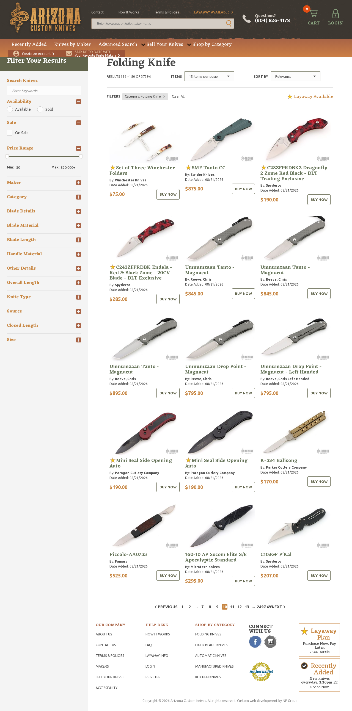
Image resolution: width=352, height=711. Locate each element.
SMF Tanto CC (209, 168)
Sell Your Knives (165, 44)
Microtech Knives (205, 567)
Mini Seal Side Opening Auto (140, 463)
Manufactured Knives (214, 666)
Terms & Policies (110, 655)
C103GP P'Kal (276, 554)
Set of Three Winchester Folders (142, 171)
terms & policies (166, 12)
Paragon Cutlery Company (137, 473)
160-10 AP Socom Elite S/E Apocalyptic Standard (216, 557)
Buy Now (168, 194)
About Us (104, 634)
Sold (49, 109)
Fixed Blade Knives (211, 645)
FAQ (148, 645)
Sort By (261, 76)
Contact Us (106, 645)
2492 (259, 607)
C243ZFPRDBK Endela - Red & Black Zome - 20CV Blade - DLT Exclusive (140, 273)
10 (224, 607)
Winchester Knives (130, 180)
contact (97, 12)
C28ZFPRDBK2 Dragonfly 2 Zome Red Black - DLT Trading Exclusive (293, 173)
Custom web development (257, 700)
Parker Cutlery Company (286, 467)
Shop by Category (212, 44)
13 (247, 607)
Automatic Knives (210, 655)
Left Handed (298, 379)
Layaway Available (212, 12)
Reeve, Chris (201, 279)
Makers (102, 666)
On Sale (22, 133)
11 (232, 607)
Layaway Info (156, 655)
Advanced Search (117, 44)
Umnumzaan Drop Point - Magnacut (215, 369)
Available (23, 109)
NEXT (277, 607)
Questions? (272, 18)
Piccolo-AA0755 (128, 554)
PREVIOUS (168, 607)
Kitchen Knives (208, 677)
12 (239, 607)
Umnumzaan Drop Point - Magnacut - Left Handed (291, 369)
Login (150, 666)
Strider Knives (203, 174)
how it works (129, 12)
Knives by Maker (72, 44)
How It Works (157, 634)
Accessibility (106, 688)
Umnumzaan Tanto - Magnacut (210, 270)
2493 (267, 607)
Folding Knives (208, 634)
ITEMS (176, 76)
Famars (121, 561)
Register (153, 677)
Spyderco (273, 185)
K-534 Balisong (278, 460)
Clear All (178, 96)
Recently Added (29, 44)
